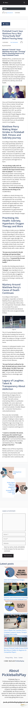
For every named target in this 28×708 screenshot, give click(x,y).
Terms (15, 657)
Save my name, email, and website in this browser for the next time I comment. (14, 549)
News (5, 8)
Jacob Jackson (10, 12)
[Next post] (25, 488)
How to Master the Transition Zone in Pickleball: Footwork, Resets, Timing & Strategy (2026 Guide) (15, 632)
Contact (21, 657)
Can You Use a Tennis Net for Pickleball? (16, 614)
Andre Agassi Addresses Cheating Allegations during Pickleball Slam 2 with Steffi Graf (10, 488)
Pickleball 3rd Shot (17, 472)
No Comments (14, 42)
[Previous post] (2, 473)
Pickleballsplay (19, 661)
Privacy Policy (9, 657)
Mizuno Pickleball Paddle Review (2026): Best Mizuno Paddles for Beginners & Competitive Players (16, 650)
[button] (24, 2)
